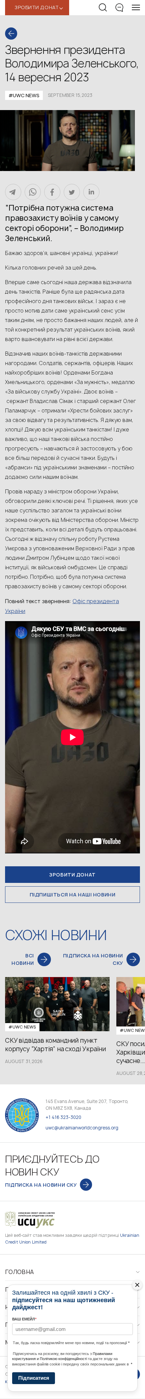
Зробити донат (72, 874)
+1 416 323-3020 (63, 1117)
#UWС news (23, 95)
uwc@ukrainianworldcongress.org (82, 1128)
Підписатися (33, 1378)
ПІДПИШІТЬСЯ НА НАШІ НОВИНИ (73, 894)
